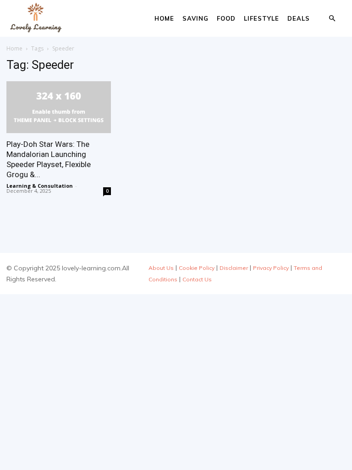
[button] (332, 18)
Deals (298, 18)
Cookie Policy (196, 267)
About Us (161, 267)
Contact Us (197, 279)
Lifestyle (261, 18)
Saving (195, 18)
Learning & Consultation (39, 185)
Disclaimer (234, 267)
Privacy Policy (271, 267)
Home (164, 18)
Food (226, 18)
